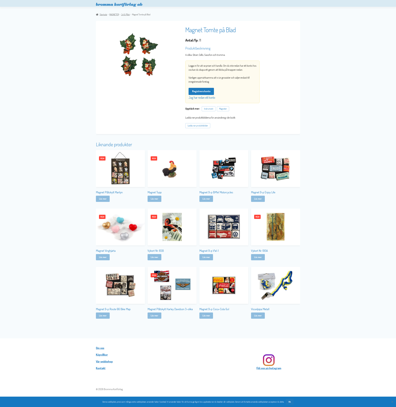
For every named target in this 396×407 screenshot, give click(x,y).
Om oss (100, 348)
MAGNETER (114, 14)
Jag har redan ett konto (202, 97)
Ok (289, 401)
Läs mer (103, 198)
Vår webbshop (104, 361)
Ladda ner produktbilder (198, 125)
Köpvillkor (102, 354)
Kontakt (100, 368)
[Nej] (392, 401)
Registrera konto (201, 91)
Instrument (208, 108)
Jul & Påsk (125, 14)
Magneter (223, 108)
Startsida (103, 14)
